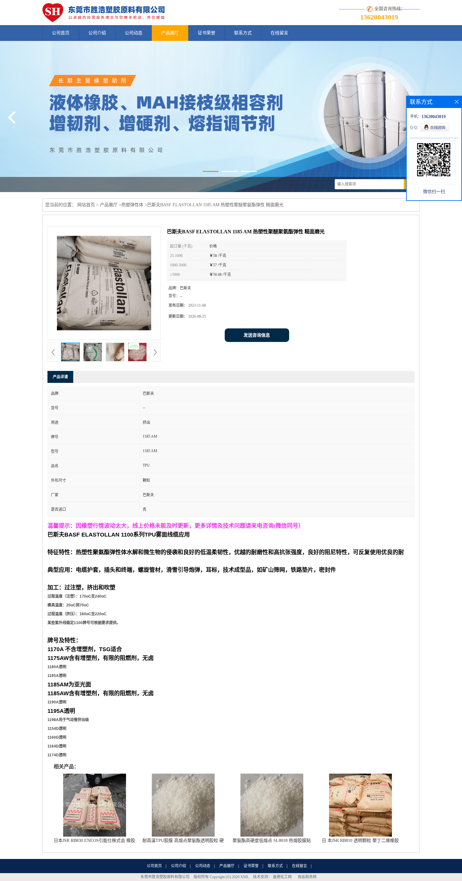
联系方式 (243, 33)
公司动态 (133, 33)
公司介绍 (97, 33)
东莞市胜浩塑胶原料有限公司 (165, 877)
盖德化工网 (282, 877)
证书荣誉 (206, 33)
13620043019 (379, 17)
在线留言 (279, 33)
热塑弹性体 (132, 204)
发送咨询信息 (257, 335)
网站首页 (86, 204)
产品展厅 (170, 33)
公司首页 (60, 33)
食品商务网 (307, 877)
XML (244, 877)
